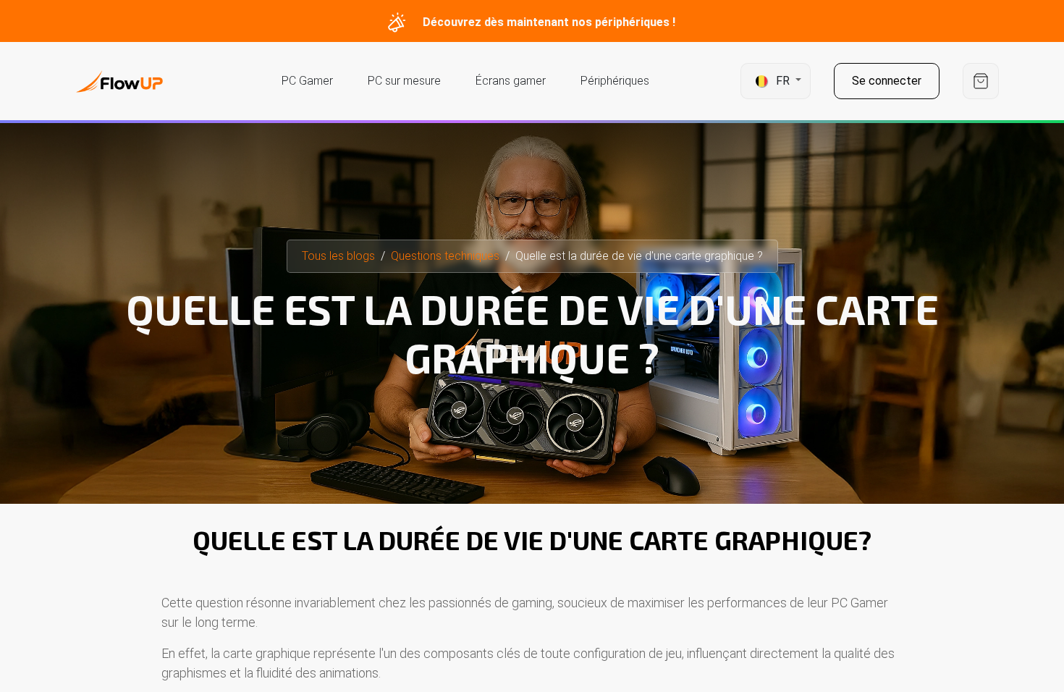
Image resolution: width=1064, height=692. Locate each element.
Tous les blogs (338, 256)
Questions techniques (445, 256)
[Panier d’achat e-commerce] (980, 81)
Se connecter (886, 81)
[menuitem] (307, 81)
